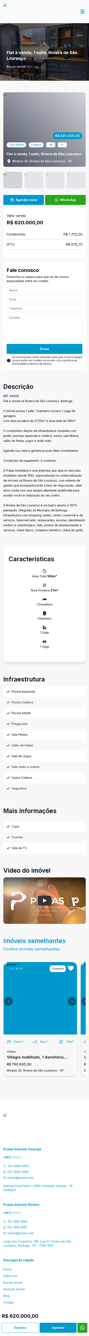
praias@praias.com (20, 1177)
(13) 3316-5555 (17, 1221)
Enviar (44, 349)
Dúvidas (20, 1327)
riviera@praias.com (20, 1233)
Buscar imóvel (16, 66)
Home (7, 1269)
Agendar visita (26, 200)
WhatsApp (68, 200)
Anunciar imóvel (14, 1289)
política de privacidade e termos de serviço (44, 362)
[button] (8, 1001)
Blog (6, 1296)
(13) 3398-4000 (18, 1166)
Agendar (58, 1327)
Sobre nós (10, 1276)
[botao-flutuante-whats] (82, 1328)
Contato (8, 1302)
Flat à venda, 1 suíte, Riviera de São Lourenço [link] (38, 72)
